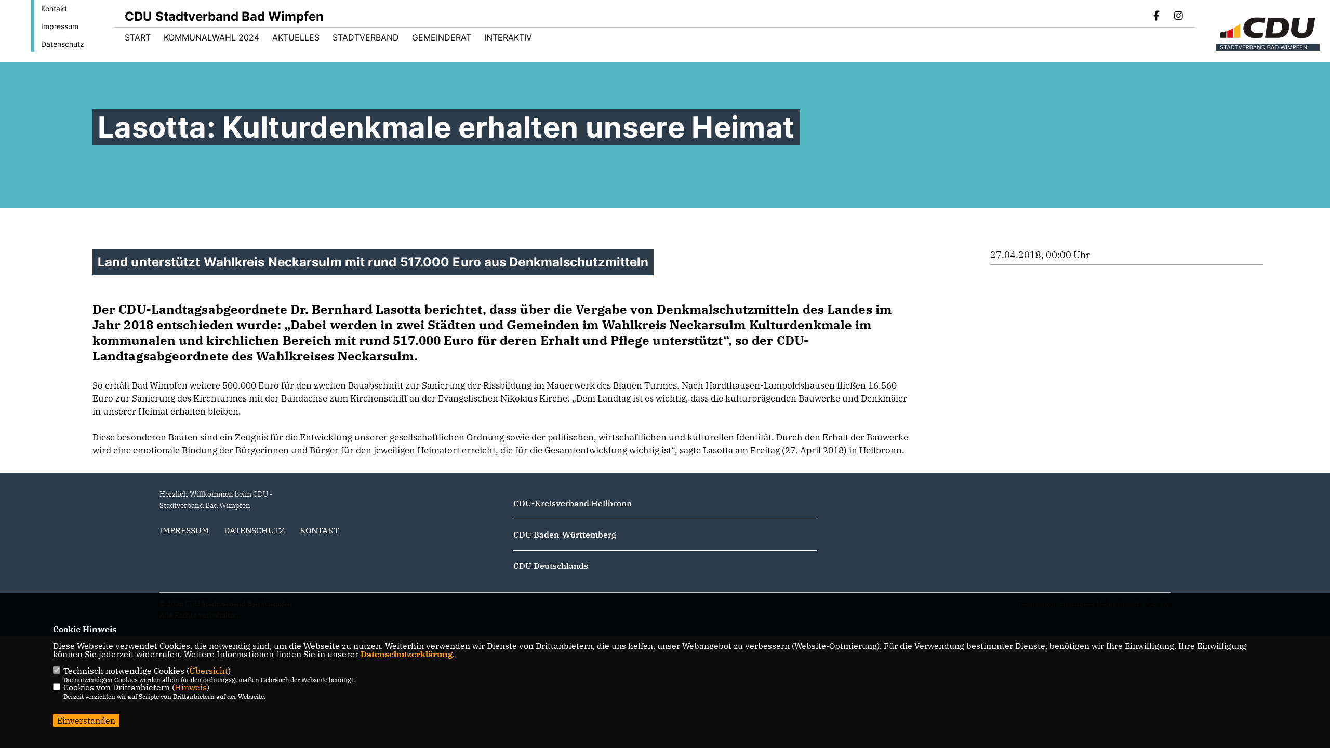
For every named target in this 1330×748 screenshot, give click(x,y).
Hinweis (191, 687)
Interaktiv (508, 37)
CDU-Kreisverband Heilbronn (572, 503)
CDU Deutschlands (550, 565)
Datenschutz (62, 43)
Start (138, 37)
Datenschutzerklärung (407, 654)
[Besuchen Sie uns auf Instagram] (1178, 16)
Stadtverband (365, 37)
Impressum (59, 26)
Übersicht (208, 670)
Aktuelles (296, 37)
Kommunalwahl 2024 (211, 37)
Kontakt (54, 8)
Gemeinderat (441, 37)
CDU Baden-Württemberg (564, 534)
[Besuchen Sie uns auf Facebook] (1157, 16)
